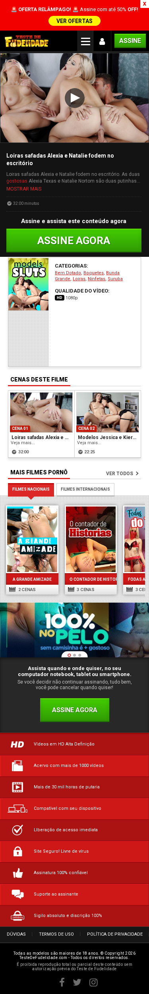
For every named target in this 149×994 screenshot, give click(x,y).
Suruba (115, 278)
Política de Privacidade (115, 934)
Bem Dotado (68, 272)
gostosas (16, 181)
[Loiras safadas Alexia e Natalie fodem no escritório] (41, 412)
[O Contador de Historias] (91, 539)
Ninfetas (96, 278)
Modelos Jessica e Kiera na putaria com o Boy (108, 437)
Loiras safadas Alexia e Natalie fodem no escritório (42, 437)
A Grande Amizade (32, 579)
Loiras (79, 278)
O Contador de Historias (91, 579)
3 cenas (85, 589)
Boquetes (93, 272)
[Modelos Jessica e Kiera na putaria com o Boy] (108, 412)
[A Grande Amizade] (32, 539)
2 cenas (26, 589)
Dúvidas (16, 934)
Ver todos (119, 473)
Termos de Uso (56, 934)
